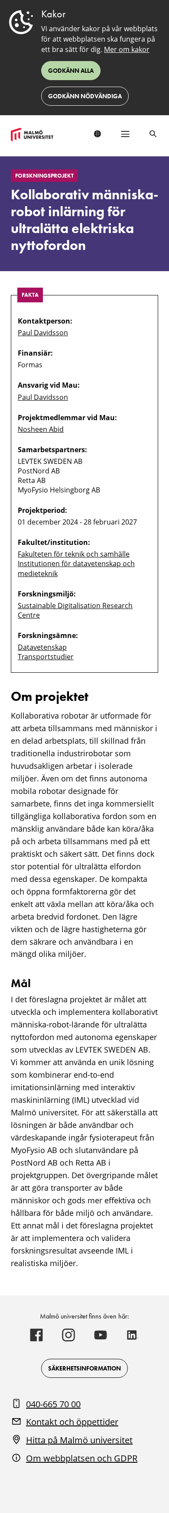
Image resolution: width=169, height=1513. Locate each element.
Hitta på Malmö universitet (79, 1440)
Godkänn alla (71, 71)
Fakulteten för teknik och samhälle (74, 554)
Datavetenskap (42, 647)
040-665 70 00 (53, 1404)
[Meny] (125, 134)
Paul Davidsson (43, 332)
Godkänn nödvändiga (85, 96)
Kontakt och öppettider (72, 1422)
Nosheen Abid (41, 429)
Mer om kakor (127, 49)
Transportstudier (46, 656)
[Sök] (152, 134)
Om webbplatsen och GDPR (81, 1458)
